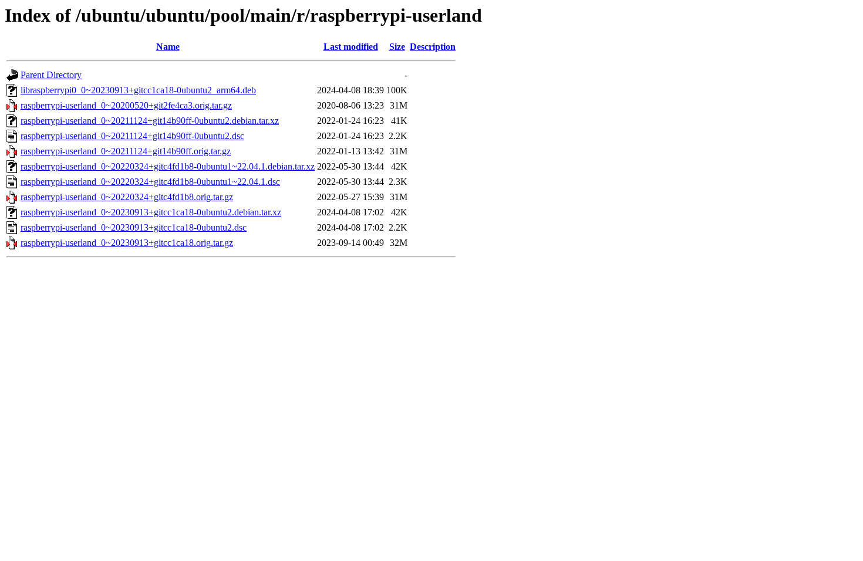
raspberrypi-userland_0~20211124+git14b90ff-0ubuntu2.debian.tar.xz (150, 121)
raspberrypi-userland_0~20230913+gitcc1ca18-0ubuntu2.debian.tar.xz (151, 212)
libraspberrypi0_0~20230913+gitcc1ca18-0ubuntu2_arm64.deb (138, 90)
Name (168, 47)
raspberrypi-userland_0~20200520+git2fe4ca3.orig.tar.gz (126, 105)
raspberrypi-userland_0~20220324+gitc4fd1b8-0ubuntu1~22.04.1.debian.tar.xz (168, 166)
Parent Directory (51, 75)
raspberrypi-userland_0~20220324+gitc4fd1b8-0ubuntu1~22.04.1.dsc (150, 182)
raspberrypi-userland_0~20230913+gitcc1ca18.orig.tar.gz (127, 243)
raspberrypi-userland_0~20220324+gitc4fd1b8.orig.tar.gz (127, 197)
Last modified (350, 47)
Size (397, 47)
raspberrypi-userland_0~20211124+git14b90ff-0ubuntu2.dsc (132, 136)
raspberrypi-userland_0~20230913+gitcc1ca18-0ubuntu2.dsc (134, 227)
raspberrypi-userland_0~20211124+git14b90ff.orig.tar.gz (126, 151)
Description (433, 47)
